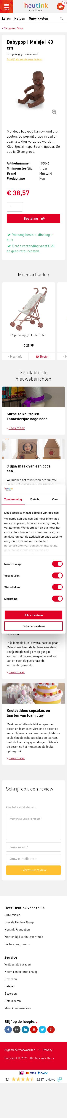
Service (10, 957)
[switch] (57, 576)
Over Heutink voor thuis (24, 907)
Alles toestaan (33, 615)
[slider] (18, 798)
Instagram (17, 1029)
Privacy (47, 1050)
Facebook (8, 1029)
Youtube (34, 1029)
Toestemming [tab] (13, 499)
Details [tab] (34, 499)
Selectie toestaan (34, 626)
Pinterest (51, 1029)
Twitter (43, 1029)
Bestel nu (31, 218)
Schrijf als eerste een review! (24, 59)
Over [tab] (55, 499)
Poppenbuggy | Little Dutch (28, 335)
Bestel (44, 356)
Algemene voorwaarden (19, 1050)
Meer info (16, 356)
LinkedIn (26, 1029)
